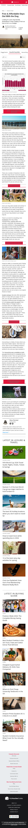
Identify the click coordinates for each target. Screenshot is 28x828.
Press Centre (14, 778)
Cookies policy (14, 811)
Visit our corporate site (19, 822)
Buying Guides (21, 28)
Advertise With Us (14, 776)
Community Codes (14, 773)
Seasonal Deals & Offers (14, 761)
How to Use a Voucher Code (14, 788)
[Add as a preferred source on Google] (14, 816)
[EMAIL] (13, 424)
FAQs (14, 768)
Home (3, 10)
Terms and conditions (14, 807)
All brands (14, 755)
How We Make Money (14, 786)
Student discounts (14, 763)
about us (14, 803)
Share (5, 57)
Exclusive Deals (10, 5)
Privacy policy (14, 809)
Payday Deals (25, 5)
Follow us (23, 57)
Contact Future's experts (14, 805)
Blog (14, 783)
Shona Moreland (11, 26)
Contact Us (14, 771)
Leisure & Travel (10, 10)
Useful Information (14, 791)
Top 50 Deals (18, 5)
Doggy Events (4, 52)
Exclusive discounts (14, 758)
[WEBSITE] (11, 424)
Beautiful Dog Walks (14, 52)
